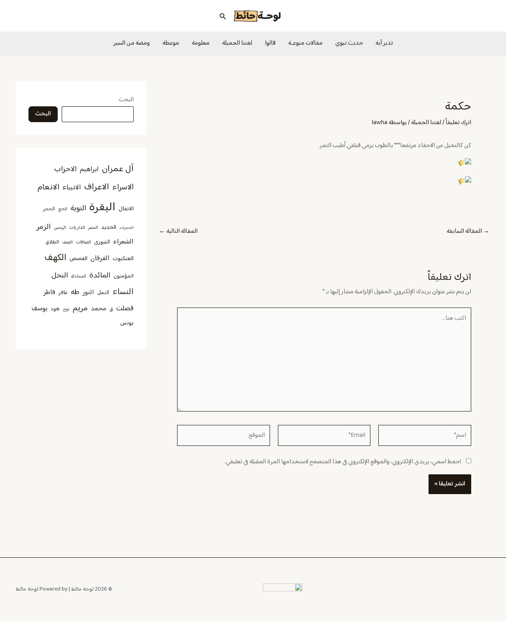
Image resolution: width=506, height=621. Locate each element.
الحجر (49, 209)
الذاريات (77, 228)
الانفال (126, 209)
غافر (63, 293)
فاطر (49, 292)
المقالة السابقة (468, 231)
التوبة (78, 208)
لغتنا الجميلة (237, 43)
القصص (78, 259)
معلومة (201, 43)
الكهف (55, 258)
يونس (127, 323)
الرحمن (60, 228)
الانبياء (71, 187)
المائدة (99, 276)
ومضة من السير (131, 43)
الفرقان (100, 258)
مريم (80, 308)
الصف (67, 242)
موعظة (170, 43)
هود (55, 309)
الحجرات (126, 228)
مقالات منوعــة (305, 43)
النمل (103, 293)
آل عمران (118, 169)
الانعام (48, 187)
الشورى (102, 242)
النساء (123, 292)
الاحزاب (65, 169)
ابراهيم (89, 170)
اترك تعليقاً (458, 122)
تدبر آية (384, 43)
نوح (66, 309)
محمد (98, 308)
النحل (59, 275)
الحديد (108, 228)
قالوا (270, 43)
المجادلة (78, 276)
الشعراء (123, 242)
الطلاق (52, 242)
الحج (62, 209)
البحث (126, 99)
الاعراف (96, 187)
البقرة (102, 208)
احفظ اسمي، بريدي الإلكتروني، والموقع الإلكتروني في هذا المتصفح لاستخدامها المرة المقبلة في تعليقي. (343, 462)
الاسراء (123, 187)
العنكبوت (123, 259)
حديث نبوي (349, 43)
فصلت (125, 308)
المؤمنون (123, 276)
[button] (222, 16)
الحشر (93, 228)
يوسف (39, 309)
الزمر (43, 227)
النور (88, 292)
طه (75, 292)
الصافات (83, 242)
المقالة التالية (178, 231)
